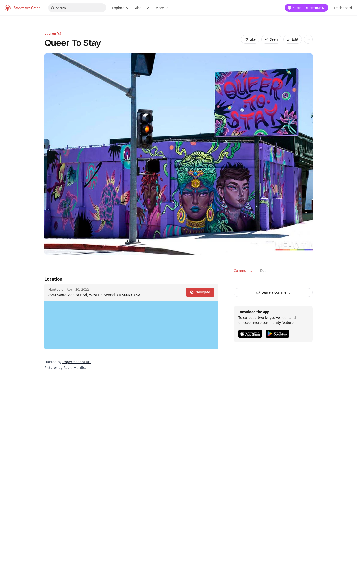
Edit (295, 39)
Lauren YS (52, 33)
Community (243, 270)
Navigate (203, 292)
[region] (131, 325)
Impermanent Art (76, 361)
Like (252, 39)
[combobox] (77, 7)
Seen (274, 39)
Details (265, 270)
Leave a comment (275, 292)
